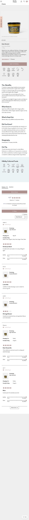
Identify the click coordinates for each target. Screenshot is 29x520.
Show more (13, 407)
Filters (15, 211)
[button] (8, 59)
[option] (14, 28)
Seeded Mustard (13, 274)
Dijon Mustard (12, 229)
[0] (26, 1)
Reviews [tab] (4, 187)
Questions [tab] (11, 187)
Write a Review (14, 192)
